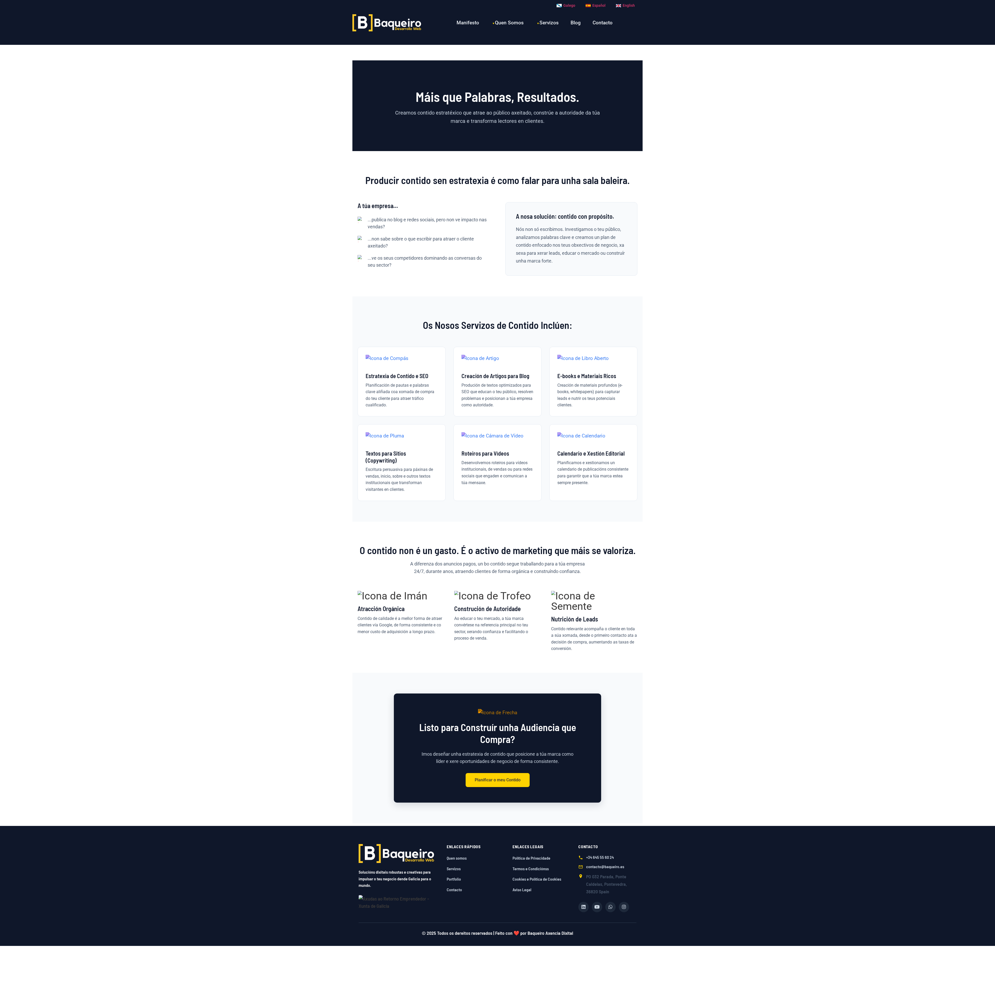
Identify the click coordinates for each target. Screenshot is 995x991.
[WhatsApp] (610, 907)
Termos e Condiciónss (531, 868)
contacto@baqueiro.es (605, 866)
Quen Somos (509, 23)
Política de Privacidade (531, 857)
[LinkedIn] (583, 907)
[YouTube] (597, 907)
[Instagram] (624, 907)
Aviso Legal (522, 889)
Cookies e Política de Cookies (537, 878)
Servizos (549, 23)
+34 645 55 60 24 (600, 857)
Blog (576, 23)
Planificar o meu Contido (498, 779)
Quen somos (457, 857)
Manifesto (468, 23)
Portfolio (454, 878)
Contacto (603, 23)
